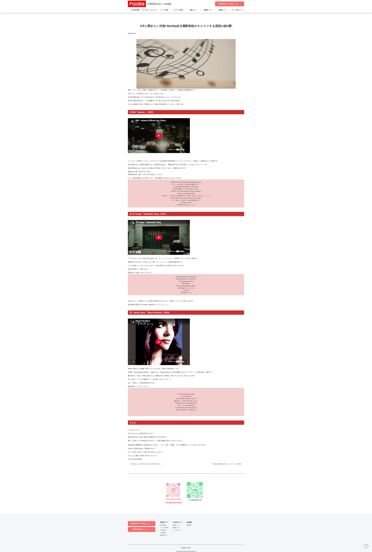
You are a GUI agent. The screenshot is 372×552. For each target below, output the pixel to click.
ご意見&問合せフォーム (140, 529)
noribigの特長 (135, 10)
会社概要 (188, 525)
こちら (156, 452)
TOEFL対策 (163, 532)
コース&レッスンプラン (149, 10)
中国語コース (222, 10)
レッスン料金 (164, 10)
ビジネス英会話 (164, 527)
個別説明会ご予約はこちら (228, 4)
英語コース (193, 10)
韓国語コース (208, 10)
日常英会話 (163, 525)
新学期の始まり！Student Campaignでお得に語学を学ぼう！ (146, 464)
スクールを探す (178, 10)
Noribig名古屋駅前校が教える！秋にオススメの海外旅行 (227, 464)
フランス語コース (236, 10)
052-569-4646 (136, 459)
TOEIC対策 (163, 530)
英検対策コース (164, 535)
